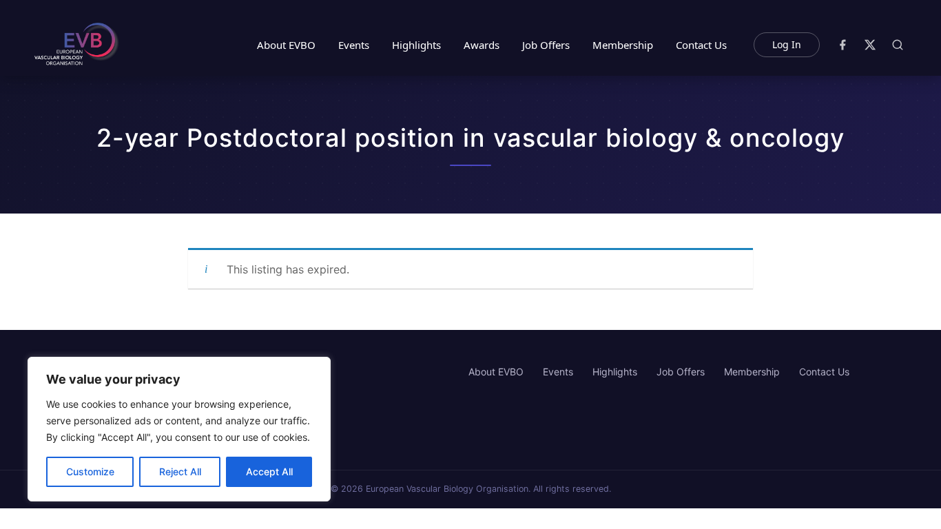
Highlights (416, 45)
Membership (622, 45)
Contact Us (701, 45)
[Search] (898, 45)
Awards (481, 45)
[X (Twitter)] (870, 45)
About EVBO (286, 45)
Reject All (180, 471)
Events (353, 45)
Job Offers (546, 45)
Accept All (269, 471)
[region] (179, 429)
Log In (786, 44)
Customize (90, 471)
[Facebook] (842, 45)
